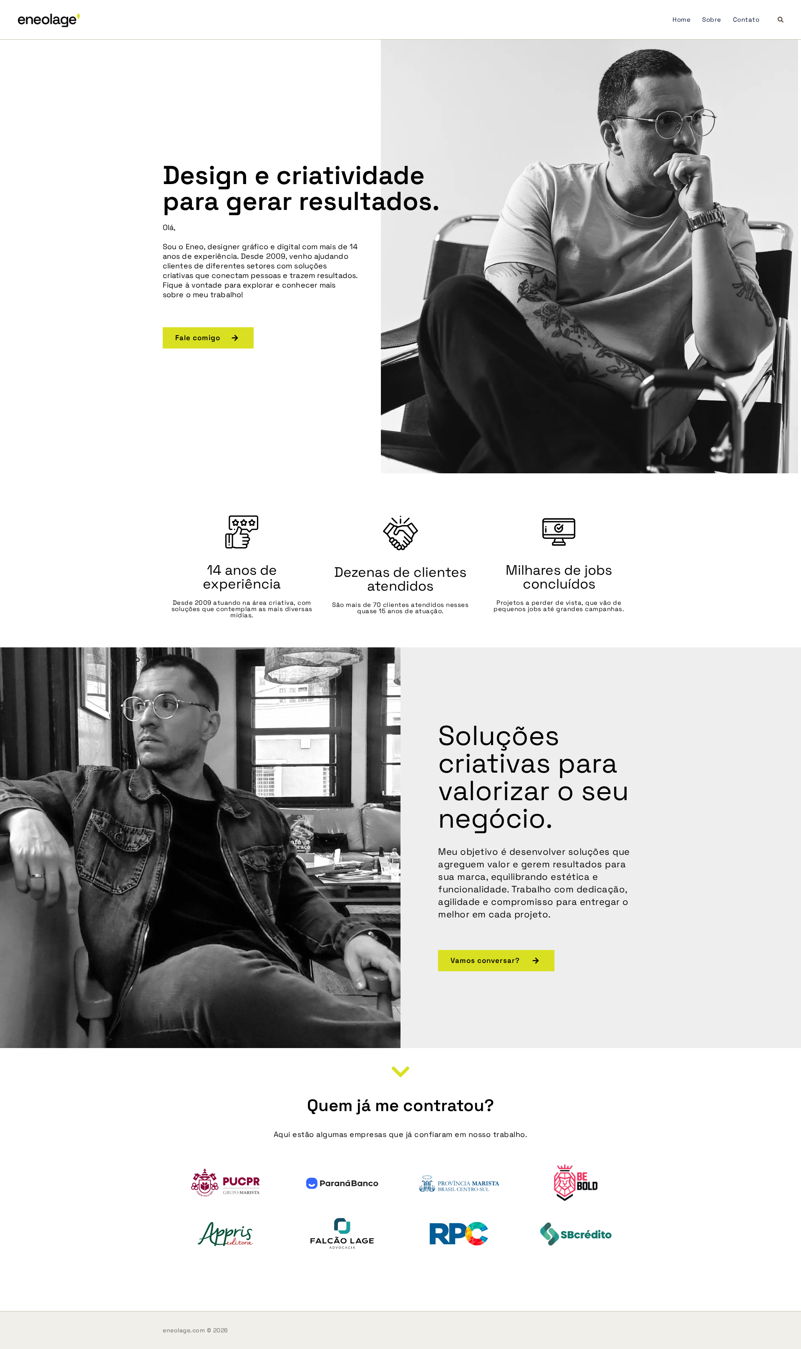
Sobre (711, 19)
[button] (781, 19)
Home (681, 19)
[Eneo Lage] (49, 19)
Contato (746, 19)
